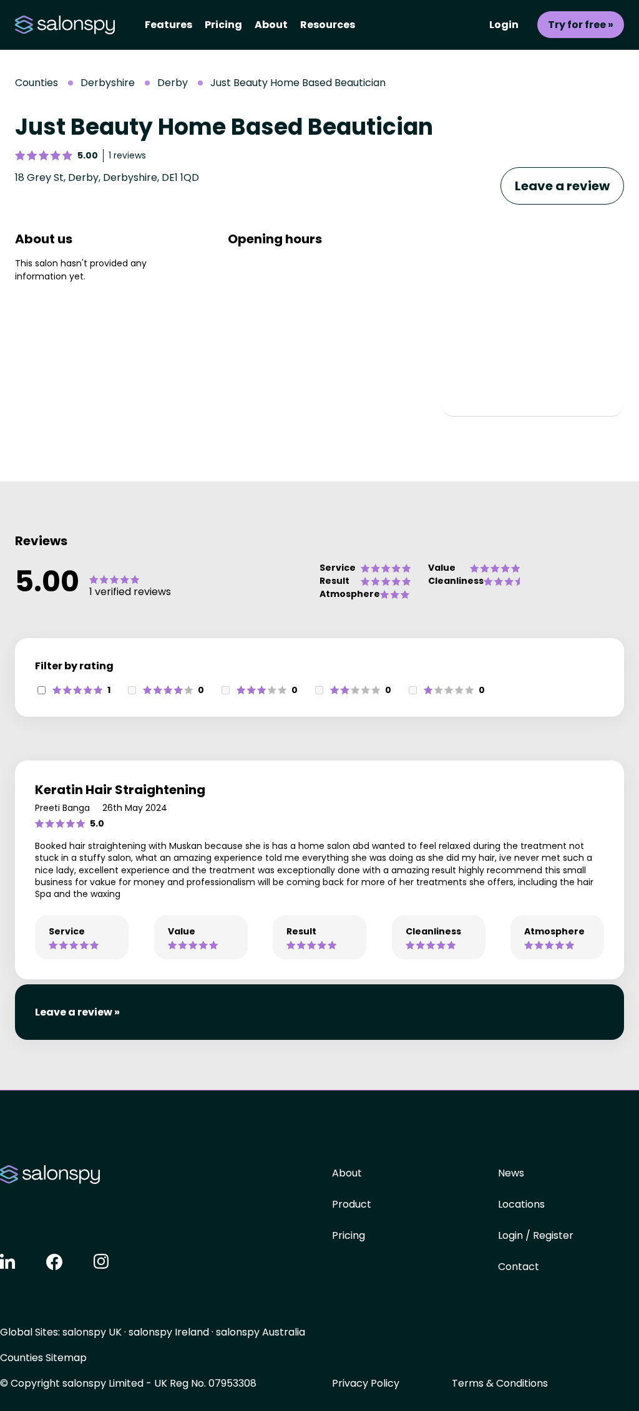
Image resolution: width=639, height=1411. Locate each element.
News (511, 1173)
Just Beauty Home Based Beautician (298, 82)
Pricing (223, 24)
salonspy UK (92, 1332)
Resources (327, 24)
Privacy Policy (365, 1383)
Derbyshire (107, 82)
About (271, 24)
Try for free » (580, 24)
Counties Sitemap (43, 1357)
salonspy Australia (260, 1332)
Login (504, 24)
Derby (172, 82)
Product (351, 1204)
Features (168, 24)
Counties (36, 82)
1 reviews (127, 155)
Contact (518, 1266)
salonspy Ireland (169, 1332)
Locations (521, 1204)
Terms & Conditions (500, 1383)
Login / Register (535, 1235)
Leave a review (562, 186)
